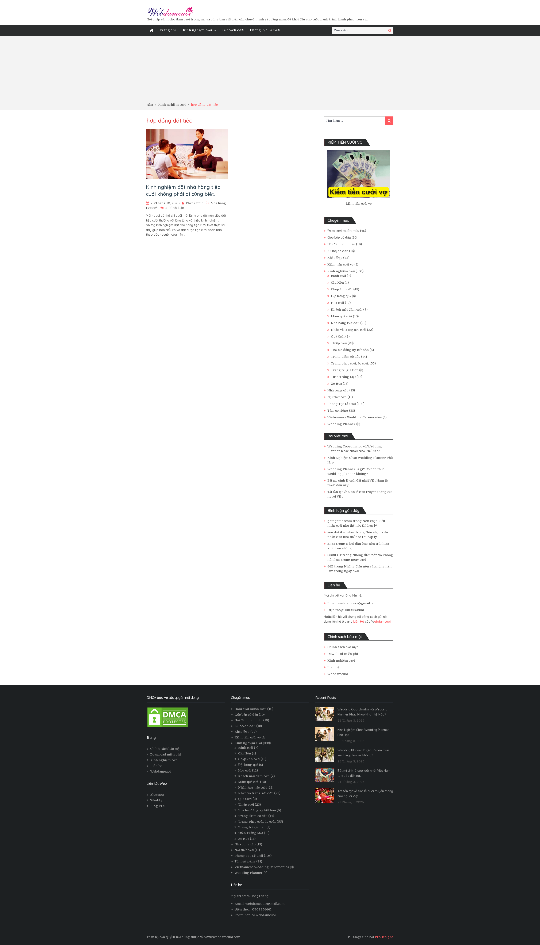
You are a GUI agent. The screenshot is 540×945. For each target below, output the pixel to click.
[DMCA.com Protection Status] (168, 727)
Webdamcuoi (337, 674)
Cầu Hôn (337, 282)
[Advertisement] (270, 70)
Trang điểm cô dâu (345, 357)
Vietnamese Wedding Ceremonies (354, 417)
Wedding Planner (341, 424)
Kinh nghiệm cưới (197, 30)
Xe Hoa (336, 384)
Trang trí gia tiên (344, 370)
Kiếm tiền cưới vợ (340, 264)
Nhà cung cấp (337, 390)
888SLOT (334, 555)
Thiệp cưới (339, 343)
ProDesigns (384, 937)
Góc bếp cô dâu (339, 237)
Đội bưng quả (341, 296)
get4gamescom (339, 521)
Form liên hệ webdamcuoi (255, 915)
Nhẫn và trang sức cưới (348, 330)
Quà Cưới (337, 336)
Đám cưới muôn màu (343, 231)
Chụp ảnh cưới (341, 289)
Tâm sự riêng (337, 410)
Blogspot (157, 795)
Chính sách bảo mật (342, 647)
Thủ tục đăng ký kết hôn (350, 350)
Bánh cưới (338, 276)
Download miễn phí (342, 654)
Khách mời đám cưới (346, 309)
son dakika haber (341, 532)
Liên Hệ (358, 621)
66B (330, 566)
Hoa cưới (337, 303)
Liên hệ (333, 667)
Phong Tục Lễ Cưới (265, 30)
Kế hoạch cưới (232, 30)
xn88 (331, 544)
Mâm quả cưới (341, 316)
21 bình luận (174, 208)
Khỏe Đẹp (334, 258)
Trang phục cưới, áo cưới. (350, 363)
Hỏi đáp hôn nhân (341, 244)
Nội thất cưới (337, 397)
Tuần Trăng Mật (343, 377)
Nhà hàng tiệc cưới (345, 323)
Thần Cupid (195, 203)
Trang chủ (168, 30)
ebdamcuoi (382, 621)
